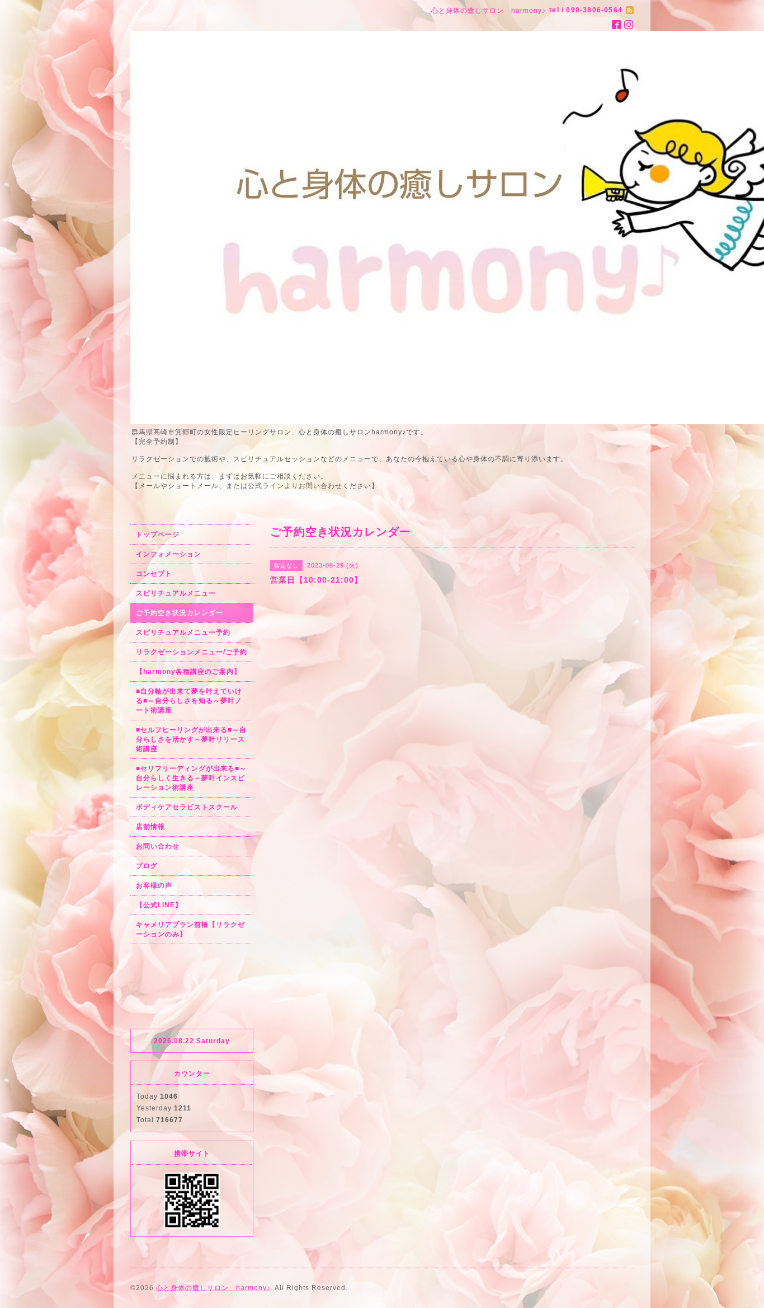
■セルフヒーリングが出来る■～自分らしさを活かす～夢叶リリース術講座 (191, 739)
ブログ (147, 866)
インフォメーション (168, 554)
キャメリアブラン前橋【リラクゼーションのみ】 (190, 929)
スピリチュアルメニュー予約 (183, 632)
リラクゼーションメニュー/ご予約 (191, 652)
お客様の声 (154, 885)
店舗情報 (150, 827)
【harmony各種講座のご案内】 (188, 672)
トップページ (158, 534)
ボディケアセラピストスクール (187, 807)
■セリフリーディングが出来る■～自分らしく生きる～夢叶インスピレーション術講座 (191, 778)
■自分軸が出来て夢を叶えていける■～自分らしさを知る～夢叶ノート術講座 (189, 700)
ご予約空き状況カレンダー (179, 613)
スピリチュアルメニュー (176, 593)
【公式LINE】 (159, 905)
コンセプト (154, 574)
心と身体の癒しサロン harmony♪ (213, 1288)
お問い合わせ (158, 846)
